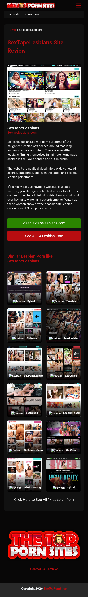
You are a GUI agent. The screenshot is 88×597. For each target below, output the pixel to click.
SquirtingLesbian (31, 375)
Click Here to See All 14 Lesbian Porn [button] (44, 499)
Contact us (37, 569)
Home (11, 30)
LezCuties (70, 375)
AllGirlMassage (31, 487)
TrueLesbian (70, 338)
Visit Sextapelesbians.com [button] (44, 223)
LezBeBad (31, 412)
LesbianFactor (71, 412)
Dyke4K (31, 301)
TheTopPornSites (55, 588)
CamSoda (13, 14)
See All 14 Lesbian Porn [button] (44, 236)
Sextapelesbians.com (22, 132)
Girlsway (31, 338)
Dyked (71, 487)
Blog (37, 14)
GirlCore (70, 450)
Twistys (71, 301)
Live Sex (27, 14)
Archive (52, 569)
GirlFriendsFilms (31, 450)
